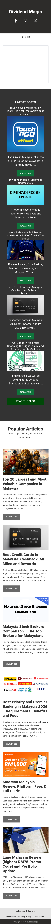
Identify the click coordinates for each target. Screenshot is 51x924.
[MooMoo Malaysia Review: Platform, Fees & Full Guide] (26, 765)
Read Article (25, 173)
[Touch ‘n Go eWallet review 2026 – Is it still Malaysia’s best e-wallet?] (25, 134)
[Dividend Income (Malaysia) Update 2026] (25, 195)
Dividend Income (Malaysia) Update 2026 (25, 181)
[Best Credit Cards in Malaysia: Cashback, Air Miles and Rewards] (25, 305)
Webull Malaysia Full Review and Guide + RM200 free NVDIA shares (25, 235)
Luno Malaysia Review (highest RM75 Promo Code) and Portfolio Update (22, 864)
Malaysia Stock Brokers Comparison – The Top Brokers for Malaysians (23, 631)
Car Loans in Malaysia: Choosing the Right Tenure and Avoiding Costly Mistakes (25, 346)
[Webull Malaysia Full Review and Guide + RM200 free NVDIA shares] (25, 250)
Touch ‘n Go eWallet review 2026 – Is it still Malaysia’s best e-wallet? (25, 111)
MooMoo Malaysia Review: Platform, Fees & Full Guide (24, 786)
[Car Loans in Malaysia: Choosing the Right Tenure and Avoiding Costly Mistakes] (25, 361)
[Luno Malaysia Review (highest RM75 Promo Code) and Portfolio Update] (26, 840)
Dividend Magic (25, 12)
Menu (27, 37)
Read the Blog (25, 401)
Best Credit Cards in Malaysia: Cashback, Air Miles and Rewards (25, 290)
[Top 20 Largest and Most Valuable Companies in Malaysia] (26, 462)
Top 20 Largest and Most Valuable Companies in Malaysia (24, 484)
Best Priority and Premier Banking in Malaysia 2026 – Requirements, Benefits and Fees (25, 709)
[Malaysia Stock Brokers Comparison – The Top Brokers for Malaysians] (26, 610)
